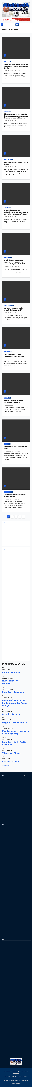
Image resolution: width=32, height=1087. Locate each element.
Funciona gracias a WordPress (11, 1071)
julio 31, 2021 (9, 70)
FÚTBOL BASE (7, 61)
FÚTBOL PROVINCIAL (9, 305)
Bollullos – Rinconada (13, 692)
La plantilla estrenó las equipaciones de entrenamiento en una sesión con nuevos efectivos (16, 212)
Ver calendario (6, 765)
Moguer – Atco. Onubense (14, 722)
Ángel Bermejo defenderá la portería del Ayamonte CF (13, 309)
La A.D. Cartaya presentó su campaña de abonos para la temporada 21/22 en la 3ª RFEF (14, 262)
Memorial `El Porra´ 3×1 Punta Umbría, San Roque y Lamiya (15, 703)
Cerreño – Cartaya (11, 714)
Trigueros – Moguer (12, 753)
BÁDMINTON (17, 1080)
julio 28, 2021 (9, 312)
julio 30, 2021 (9, 120)
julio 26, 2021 (9, 499)
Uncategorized (7, 257)
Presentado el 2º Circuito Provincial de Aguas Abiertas (14, 355)
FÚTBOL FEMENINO (8, 159)
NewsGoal (24, 1071)
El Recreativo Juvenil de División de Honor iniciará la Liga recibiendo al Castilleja (16, 66)
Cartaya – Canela (10, 761)
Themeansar (16, 1073)
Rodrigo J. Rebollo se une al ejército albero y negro (13, 401)
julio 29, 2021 (9, 166)
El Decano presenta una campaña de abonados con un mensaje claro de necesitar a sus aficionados (16, 116)
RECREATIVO (7, 111)
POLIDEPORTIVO (8, 351)
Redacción (18, 70)
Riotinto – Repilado (11, 672)
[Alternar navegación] (17, 24)
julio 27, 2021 (9, 405)
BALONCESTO (7, 397)
